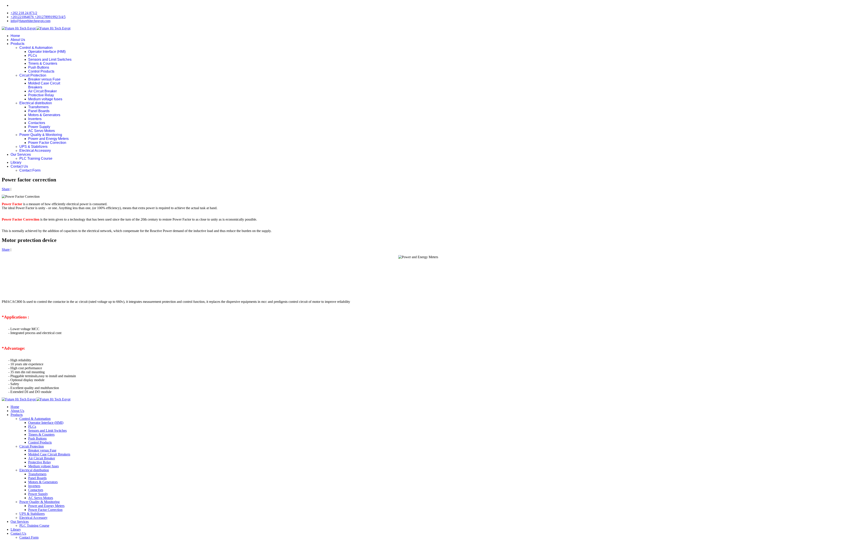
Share (6, 189)
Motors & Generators (44, 115)
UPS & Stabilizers (33, 146)
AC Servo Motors (41, 131)
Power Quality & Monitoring (40, 135)
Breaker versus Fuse (44, 79)
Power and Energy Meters (48, 139)
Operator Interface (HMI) (47, 51)
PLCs (32, 55)
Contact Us (19, 166)
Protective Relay (41, 95)
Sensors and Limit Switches (50, 59)
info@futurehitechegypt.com (30, 21)
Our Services (21, 154)
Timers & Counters (42, 63)
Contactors (36, 123)
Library (16, 162)
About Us (18, 40)
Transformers (38, 107)
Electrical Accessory (35, 150)
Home (15, 36)
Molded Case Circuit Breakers (49, 454)
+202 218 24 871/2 (24, 13)
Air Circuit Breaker (42, 91)
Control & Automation (36, 47)
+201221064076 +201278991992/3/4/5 (38, 17)
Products (17, 44)
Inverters (35, 119)
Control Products (41, 71)
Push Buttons (38, 67)
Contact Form (29, 170)
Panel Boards (39, 111)
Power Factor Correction (47, 142)
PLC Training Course (35, 158)
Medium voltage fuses (45, 99)
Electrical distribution (35, 103)
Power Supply (39, 127)
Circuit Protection (32, 75)
